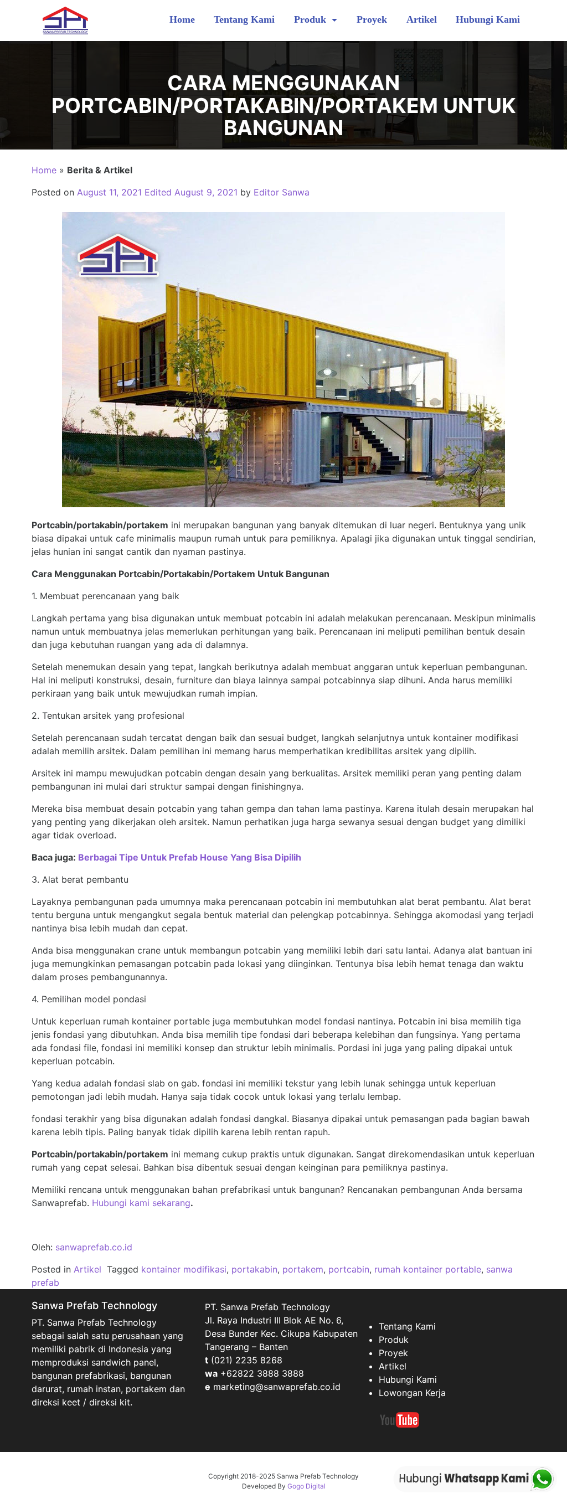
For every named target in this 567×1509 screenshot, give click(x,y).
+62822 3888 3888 (262, 1373)
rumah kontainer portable (427, 1269)
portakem (302, 1269)
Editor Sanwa (282, 192)
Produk (311, 19)
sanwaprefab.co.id (93, 1247)
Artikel (421, 19)
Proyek (372, 19)
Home (182, 19)
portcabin (348, 1269)
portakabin (254, 1269)
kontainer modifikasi (183, 1269)
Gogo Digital (306, 1486)
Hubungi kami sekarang (141, 1202)
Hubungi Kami (488, 19)
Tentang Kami (244, 19)
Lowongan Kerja (412, 1392)
